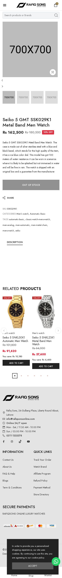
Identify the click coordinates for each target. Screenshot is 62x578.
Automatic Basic (37, 213)
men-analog (8, 225)
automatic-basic (16, 219)
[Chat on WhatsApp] (56, 561)
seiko (17, 230)
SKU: (5, 208)
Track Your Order (42, 460)
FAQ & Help (9, 473)
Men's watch (23, 213)
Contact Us (8, 460)
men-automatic (23, 225)
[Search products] (56, 15)
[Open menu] (6, 5)
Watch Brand (40, 466)
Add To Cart (16, 363)
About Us (7, 466)
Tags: (6, 219)
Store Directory (41, 494)
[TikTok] (20, 441)
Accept (32, 566)
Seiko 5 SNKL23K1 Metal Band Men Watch (43, 341)
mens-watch (8, 230)
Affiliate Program (42, 473)
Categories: (10, 213)
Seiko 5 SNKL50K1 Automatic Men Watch (15, 339)
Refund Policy (40, 480)
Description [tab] (15, 242)
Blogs (5, 480)
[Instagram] (12, 441)
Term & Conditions (12, 487)
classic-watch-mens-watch (37, 219)
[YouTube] (28, 441)
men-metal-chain (39, 225)
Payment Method (42, 487)
